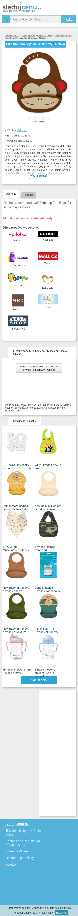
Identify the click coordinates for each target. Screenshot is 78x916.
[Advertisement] (56, 751)
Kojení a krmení (44, 35)
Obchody (11, 193)
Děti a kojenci (28, 35)
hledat (68, 19)
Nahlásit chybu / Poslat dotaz (23, 832)
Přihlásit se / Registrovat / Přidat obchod (23, 842)
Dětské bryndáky (63, 35)
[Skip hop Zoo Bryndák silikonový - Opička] (39, 112)
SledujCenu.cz (12, 35)
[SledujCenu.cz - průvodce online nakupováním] (28, 7)
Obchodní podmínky (19, 858)
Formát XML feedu (18, 851)
